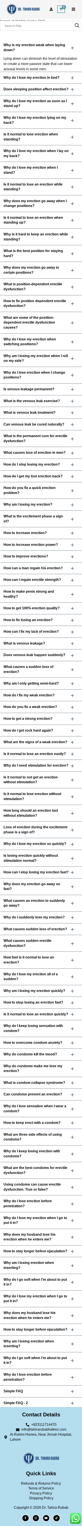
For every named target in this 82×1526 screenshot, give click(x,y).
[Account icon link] (51, 9)
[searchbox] (41, 26)
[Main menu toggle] (73, 9)
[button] (41, 47)
